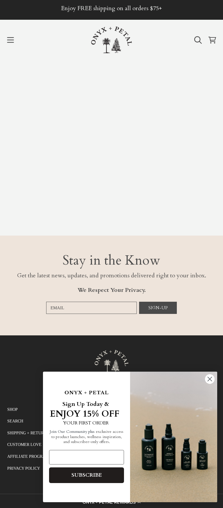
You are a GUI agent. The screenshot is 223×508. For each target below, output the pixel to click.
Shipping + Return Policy (35, 433)
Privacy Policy (23, 468)
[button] (10, 40)
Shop (12, 409)
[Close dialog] (210, 379)
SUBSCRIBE (86, 475)
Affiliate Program (28, 456)
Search (15, 421)
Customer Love (24, 444)
